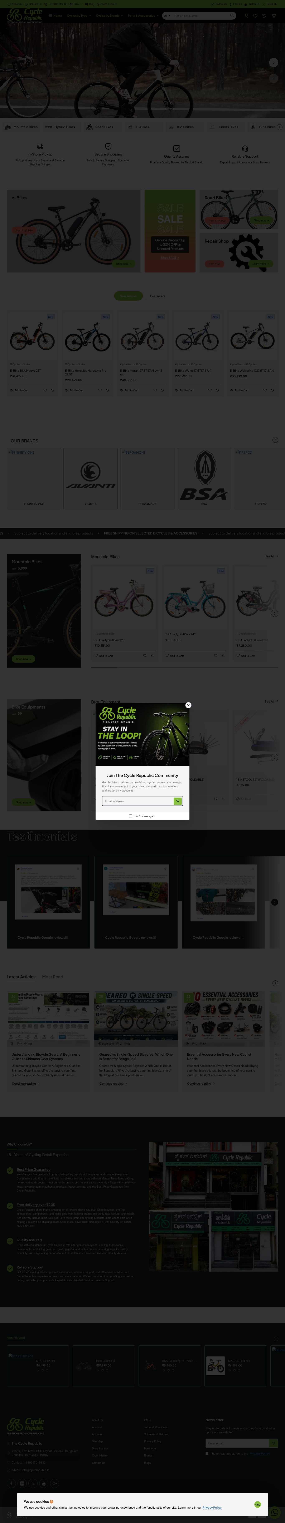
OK (257, 1504)
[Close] (188, 705)
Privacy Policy (212, 1507)
